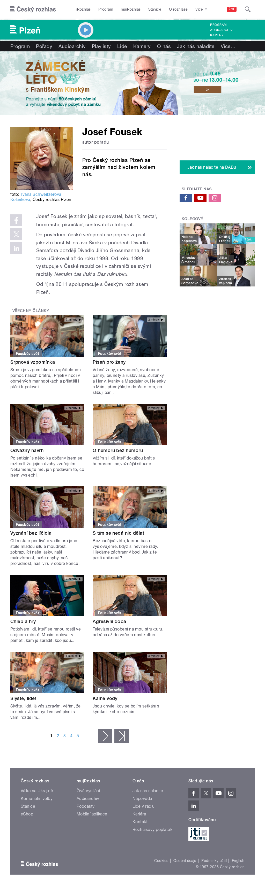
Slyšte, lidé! (23, 698)
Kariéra (139, 814)
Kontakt (140, 821)
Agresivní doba (109, 621)
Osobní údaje (184, 861)
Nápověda (142, 798)
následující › (105, 736)
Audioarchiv (221, 30)
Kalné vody (105, 698)
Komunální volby (37, 798)
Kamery (217, 35)
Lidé (122, 46)
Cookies (161, 861)
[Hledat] (248, 9)
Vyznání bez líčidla (30, 533)
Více (228, 46)
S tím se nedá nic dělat (118, 533)
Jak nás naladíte (196, 46)
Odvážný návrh (26, 450)
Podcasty (86, 806)
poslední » (121, 736)
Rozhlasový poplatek (152, 829)
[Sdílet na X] (16, 234)
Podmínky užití (214, 861)
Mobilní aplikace (92, 814)
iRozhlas (83, 9)
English (238, 861)
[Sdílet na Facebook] (16, 220)
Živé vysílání (88, 790)
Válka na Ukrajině (37, 790)
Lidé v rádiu (143, 806)
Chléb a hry (23, 621)
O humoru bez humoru (118, 450)
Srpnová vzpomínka (32, 362)
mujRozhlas (131, 9)
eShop (27, 814)
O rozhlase (178, 9)
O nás (164, 46)
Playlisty (101, 46)
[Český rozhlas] (33, 9)
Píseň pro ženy (109, 362)
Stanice (154, 9)
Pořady (44, 46)
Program (105, 9)
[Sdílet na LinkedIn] (16, 248)
